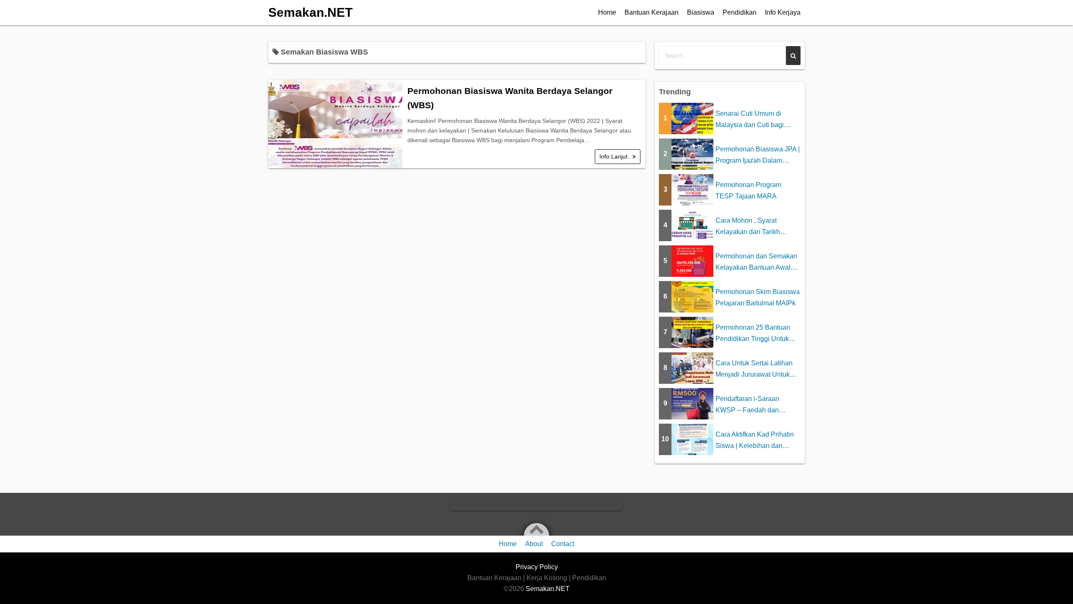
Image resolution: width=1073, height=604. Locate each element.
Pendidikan (740, 12)
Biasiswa (700, 12)
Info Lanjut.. (615, 156)
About (534, 543)
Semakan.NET (310, 12)
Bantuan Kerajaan (652, 12)
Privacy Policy (537, 566)
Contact (562, 543)
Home (607, 12)
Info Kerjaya (783, 12)
